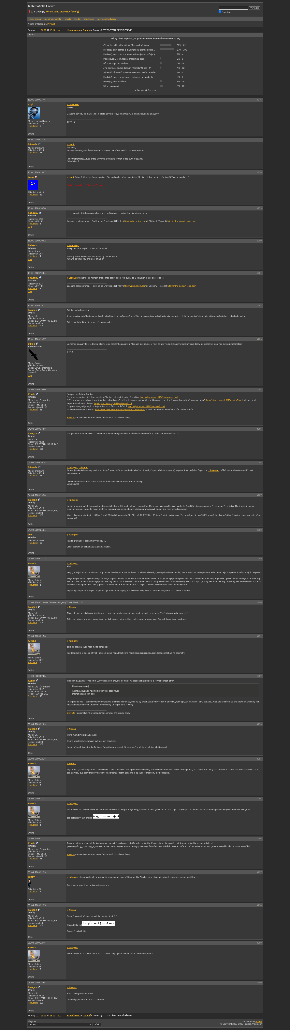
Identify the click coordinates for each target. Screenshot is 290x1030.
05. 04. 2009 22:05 (37, 676)
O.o (30, 534)
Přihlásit (51, 24)
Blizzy (31, 877)
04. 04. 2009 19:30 (37, 495)
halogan (32, 310)
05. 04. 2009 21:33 (37, 558)
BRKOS (71, 417)
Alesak (32, 563)
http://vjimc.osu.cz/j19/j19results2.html (224, 400)
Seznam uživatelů (52, 19)
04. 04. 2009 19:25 (37, 462)
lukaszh (32, 144)
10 (42, 30)
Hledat (77, 19)
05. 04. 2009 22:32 (37, 838)
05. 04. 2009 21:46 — (56, 602)
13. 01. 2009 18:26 (37, 139)
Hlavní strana (34, 19)
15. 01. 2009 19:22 (37, 305)
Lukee (31, 344)
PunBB (258, 1021)
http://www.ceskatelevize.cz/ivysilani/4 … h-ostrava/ (120, 409)
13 (51, 30)
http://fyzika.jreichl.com (135, 221)
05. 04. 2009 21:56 (37, 636)
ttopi (30, 104)
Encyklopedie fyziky (106, 19)
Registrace (88, 19)
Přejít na (32, 1021)
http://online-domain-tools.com (181, 221)
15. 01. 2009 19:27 (37, 339)
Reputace (32, 126)
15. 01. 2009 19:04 (37, 273)
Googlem (225, 12)
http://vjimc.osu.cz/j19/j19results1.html (146, 406)
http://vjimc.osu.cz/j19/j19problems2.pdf (113, 403)
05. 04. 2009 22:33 (37, 872)
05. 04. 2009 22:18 (37, 759)
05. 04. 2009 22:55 (37, 982)
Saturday (33, 213)
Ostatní (87, 30)
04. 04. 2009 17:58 (37, 429)
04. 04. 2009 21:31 (37, 530)
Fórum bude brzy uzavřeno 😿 (62, 11)
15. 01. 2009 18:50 (37, 208)
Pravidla (67, 19)
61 (59, 30)
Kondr (31, 394)
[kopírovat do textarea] (106, 816)
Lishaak (32, 245)
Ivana (31, 177)
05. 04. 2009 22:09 (37, 724)
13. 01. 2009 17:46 (37, 100)
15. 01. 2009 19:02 (37, 240)
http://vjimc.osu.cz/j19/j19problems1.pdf (159, 397)
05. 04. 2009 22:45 (37, 943)
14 (54, 30)
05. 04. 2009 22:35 (37, 905)
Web (30, 227)
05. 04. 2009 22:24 (37, 798)
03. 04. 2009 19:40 (37, 389)
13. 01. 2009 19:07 (37, 172)
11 (45, 30)
